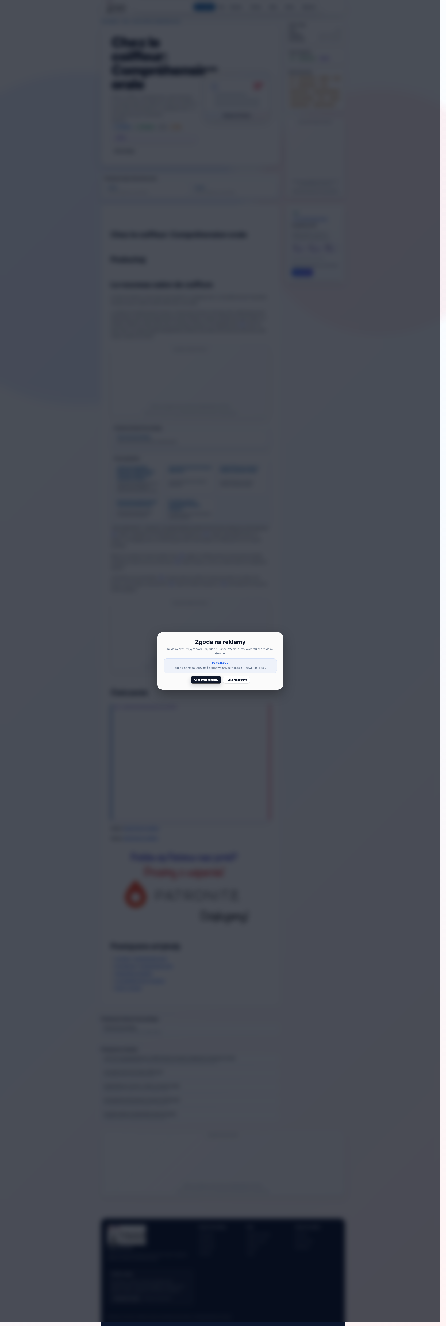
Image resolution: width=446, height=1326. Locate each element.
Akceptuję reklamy (206, 679)
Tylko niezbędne (236, 679)
